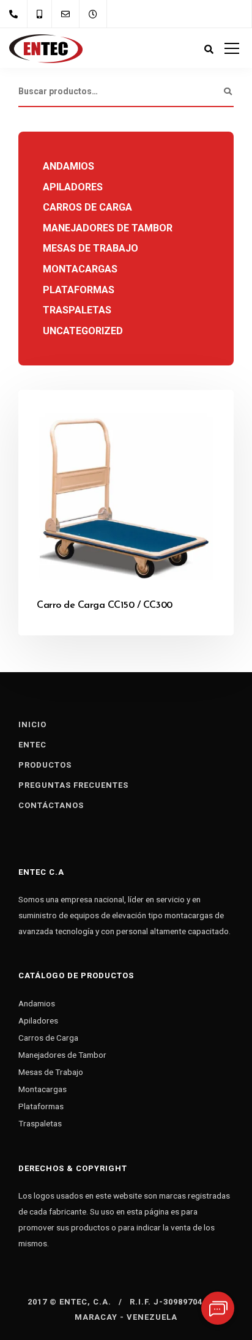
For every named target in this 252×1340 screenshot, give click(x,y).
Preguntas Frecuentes (73, 785)
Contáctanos (51, 805)
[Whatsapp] (217, 1308)
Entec (32, 744)
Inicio (32, 724)
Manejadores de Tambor (107, 228)
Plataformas (78, 290)
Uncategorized (83, 331)
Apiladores (73, 187)
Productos (45, 764)
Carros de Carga (87, 207)
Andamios (68, 166)
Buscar (227, 92)
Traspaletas (77, 310)
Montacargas (80, 269)
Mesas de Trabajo (90, 248)
